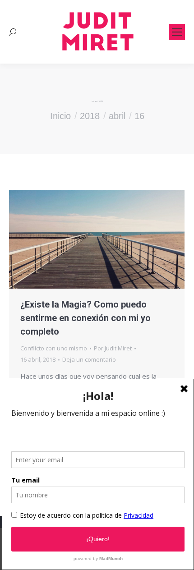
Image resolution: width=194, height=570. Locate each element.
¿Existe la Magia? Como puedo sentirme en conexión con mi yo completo (85, 318)
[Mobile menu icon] (177, 32)
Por (113, 348)
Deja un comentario (89, 359)
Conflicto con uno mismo (53, 348)
